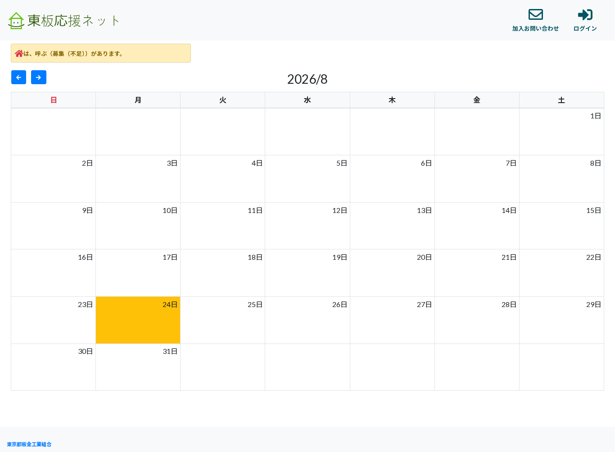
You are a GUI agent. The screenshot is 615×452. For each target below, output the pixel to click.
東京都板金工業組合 (29, 444)
